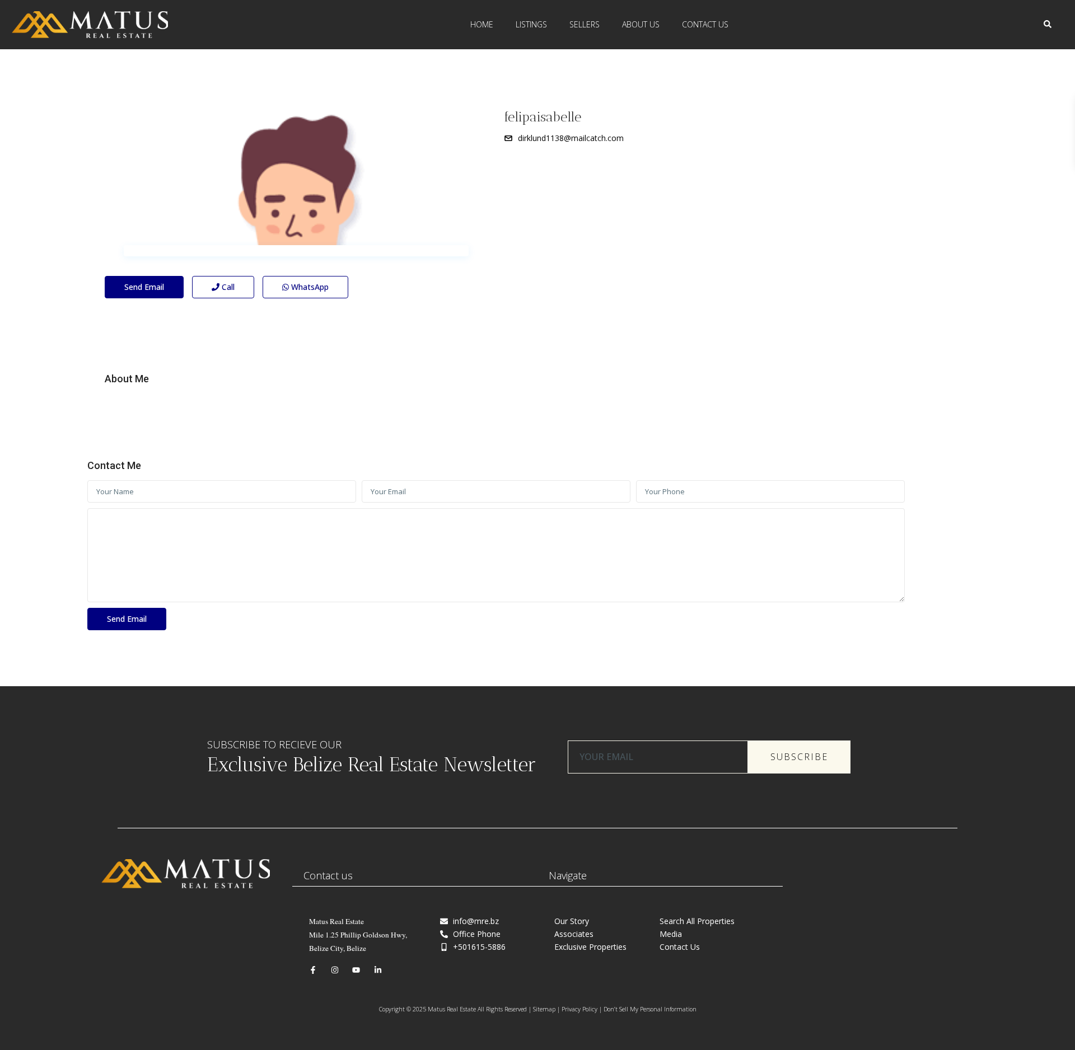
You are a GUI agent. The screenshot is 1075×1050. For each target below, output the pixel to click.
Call (227, 287)
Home (481, 24)
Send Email (144, 287)
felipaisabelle (542, 117)
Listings (531, 24)
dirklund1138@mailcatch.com (571, 138)
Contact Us (705, 24)
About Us (641, 24)
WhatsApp (309, 287)
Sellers (584, 24)
